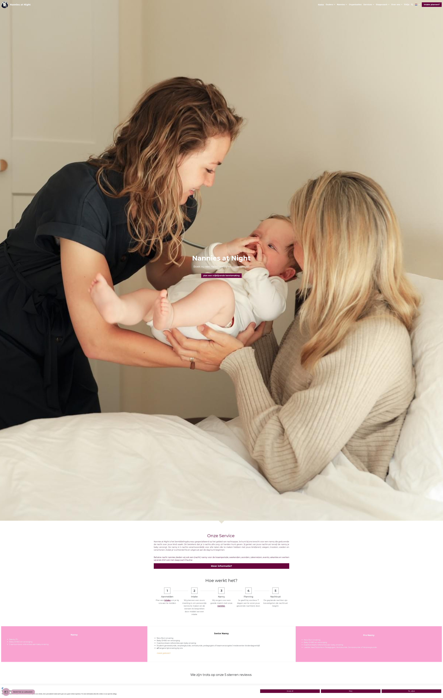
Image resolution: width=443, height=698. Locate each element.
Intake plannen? (432, 4)
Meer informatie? (221, 566)
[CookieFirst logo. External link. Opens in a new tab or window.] (2, 688)
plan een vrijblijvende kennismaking (221, 275)
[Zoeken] (412, 5)
